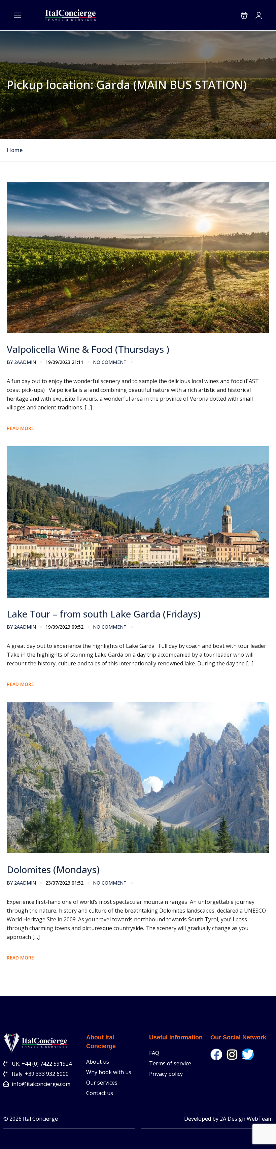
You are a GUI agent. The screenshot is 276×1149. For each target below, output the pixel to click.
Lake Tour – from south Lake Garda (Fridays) (104, 613)
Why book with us (108, 1072)
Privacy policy (166, 1074)
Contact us (99, 1093)
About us (97, 1061)
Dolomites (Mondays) (53, 869)
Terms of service (170, 1063)
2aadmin (21, 362)
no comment (110, 362)
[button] (244, 15)
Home (15, 150)
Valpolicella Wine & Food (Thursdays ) (88, 349)
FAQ (154, 1053)
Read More (20, 428)
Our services (101, 1082)
